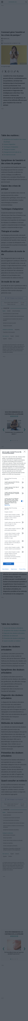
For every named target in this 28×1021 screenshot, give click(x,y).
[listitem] (14, 479)
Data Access (14, 569)
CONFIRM (8, 563)
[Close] (25, 452)
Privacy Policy (22, 569)
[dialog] (14, 510)
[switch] (22, 482)
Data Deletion (5, 569)
